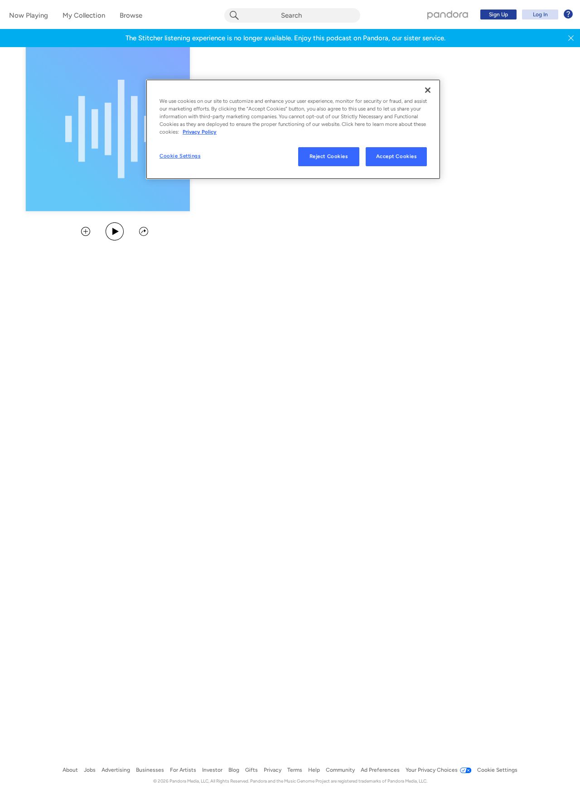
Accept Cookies (396, 156)
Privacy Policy (200, 132)
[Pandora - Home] (448, 14)
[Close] (428, 90)
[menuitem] (525, 14)
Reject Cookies (328, 156)
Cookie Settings (180, 156)
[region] (293, 129)
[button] (571, 38)
